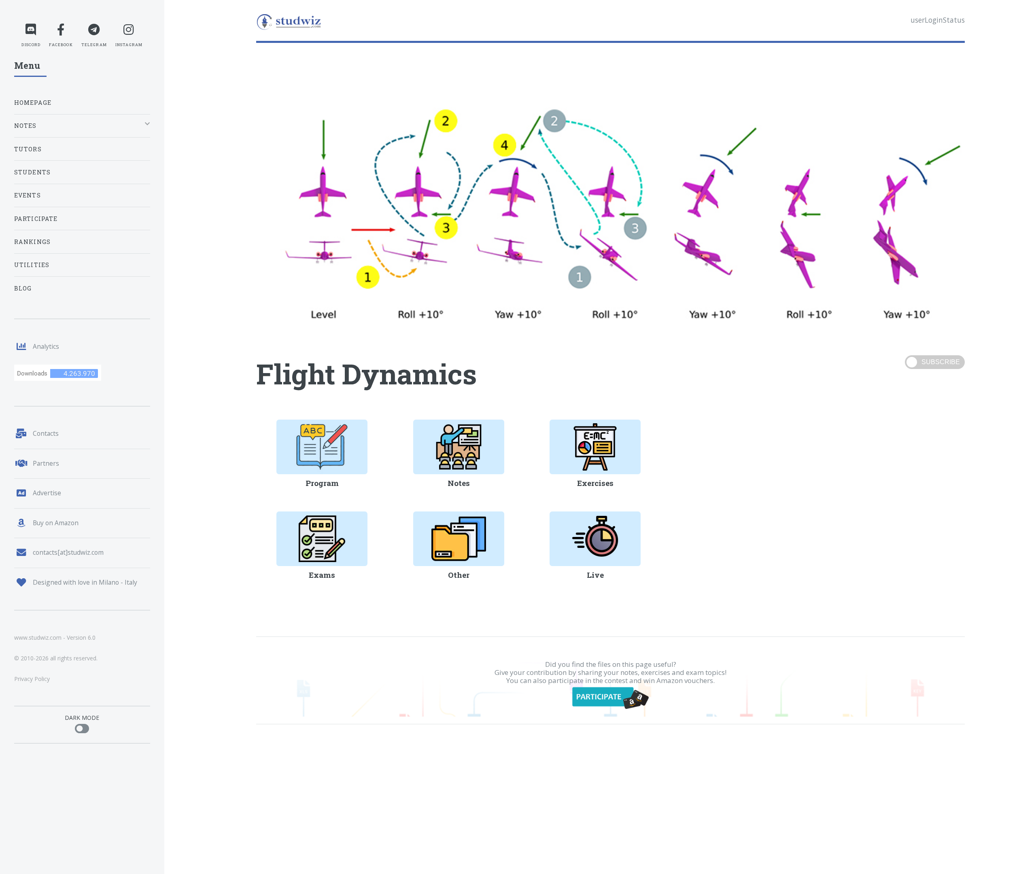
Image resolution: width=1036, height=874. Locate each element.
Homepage (32, 102)
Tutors (28, 149)
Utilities (32, 265)
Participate (36, 219)
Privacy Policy (32, 679)
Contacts (46, 433)
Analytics (46, 346)
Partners (46, 463)
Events (27, 195)
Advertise (47, 492)
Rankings (32, 242)
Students (32, 172)
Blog (23, 288)
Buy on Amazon (56, 522)
